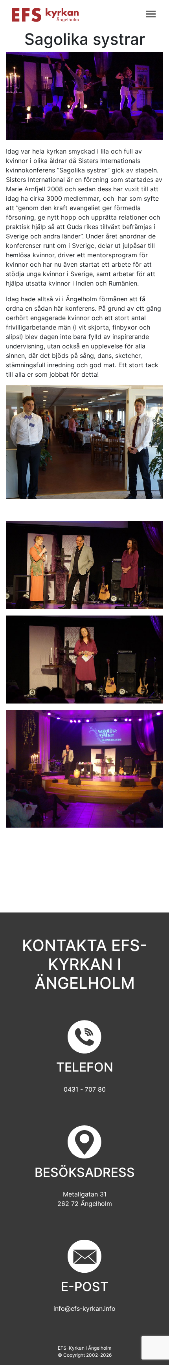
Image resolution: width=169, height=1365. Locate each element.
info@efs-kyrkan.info (84, 1308)
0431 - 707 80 (85, 1089)
